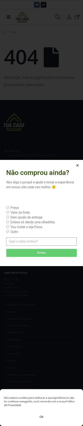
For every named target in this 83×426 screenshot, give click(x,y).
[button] (77, 165)
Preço (14, 208)
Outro (14, 232)
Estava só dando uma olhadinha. (32, 222)
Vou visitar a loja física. (26, 227)
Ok (41, 417)
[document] (41, 213)
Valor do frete (20, 212)
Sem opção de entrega (26, 217)
